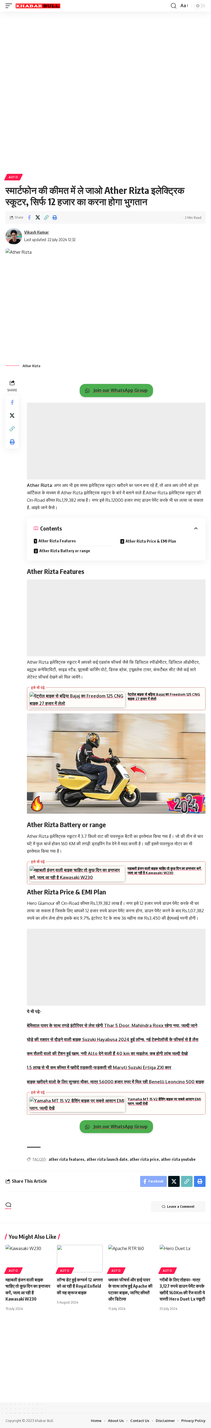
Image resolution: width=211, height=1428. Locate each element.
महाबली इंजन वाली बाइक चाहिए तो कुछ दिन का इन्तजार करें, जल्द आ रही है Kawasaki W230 (164, 870)
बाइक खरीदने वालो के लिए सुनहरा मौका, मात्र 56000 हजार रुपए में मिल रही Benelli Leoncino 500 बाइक (115, 1081)
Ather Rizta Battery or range (64, 550)
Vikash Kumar (36, 232)
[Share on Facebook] (29, 217)
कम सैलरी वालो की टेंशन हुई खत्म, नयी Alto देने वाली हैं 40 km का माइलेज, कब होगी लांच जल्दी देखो (107, 1053)
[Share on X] (37, 217)
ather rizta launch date (107, 1159)
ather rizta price (144, 1159)
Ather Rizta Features (57, 541)
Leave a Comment (181, 1206)
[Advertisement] (105, 54)
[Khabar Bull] (38, 6)
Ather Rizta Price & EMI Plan (151, 541)
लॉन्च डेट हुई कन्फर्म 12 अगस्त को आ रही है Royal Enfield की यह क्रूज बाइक (80, 1286)
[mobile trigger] (10, 6)
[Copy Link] (46, 217)
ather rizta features (66, 1159)
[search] (174, 5)
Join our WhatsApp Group (120, 390)
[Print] (55, 217)
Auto (13, 177)
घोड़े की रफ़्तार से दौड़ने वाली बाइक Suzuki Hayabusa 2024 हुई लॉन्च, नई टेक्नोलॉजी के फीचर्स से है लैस (112, 1039)
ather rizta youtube (178, 1159)
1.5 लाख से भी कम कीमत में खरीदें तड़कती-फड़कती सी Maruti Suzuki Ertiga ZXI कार (99, 1067)
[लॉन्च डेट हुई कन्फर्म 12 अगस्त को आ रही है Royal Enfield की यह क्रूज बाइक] (80, 1258)
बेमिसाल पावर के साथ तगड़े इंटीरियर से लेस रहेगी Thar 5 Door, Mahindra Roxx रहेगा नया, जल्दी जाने (112, 1025)
